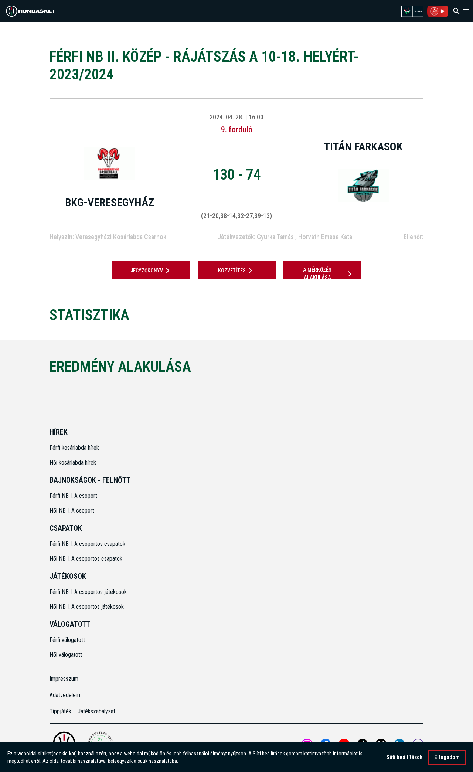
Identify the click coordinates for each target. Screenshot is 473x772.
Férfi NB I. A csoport (73, 495)
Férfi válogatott (67, 639)
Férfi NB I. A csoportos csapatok (88, 543)
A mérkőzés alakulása (317, 273)
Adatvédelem (65, 694)
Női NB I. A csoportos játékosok (87, 606)
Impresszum (64, 678)
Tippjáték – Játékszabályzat (82, 711)
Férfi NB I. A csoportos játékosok (88, 591)
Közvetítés (232, 270)
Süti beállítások (404, 757)
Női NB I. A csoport (72, 510)
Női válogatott (66, 654)
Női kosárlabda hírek (73, 462)
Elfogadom (447, 757)
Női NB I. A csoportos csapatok (87, 558)
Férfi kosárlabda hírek (74, 447)
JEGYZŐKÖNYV (146, 270)
